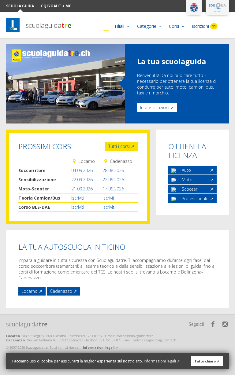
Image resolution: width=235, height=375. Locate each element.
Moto (187, 179)
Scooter (189, 189)
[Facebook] (213, 324)
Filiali (120, 26)
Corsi (174, 26)
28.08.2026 (113, 170)
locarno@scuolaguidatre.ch (135, 336)
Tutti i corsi (119, 146)
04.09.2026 (82, 170)
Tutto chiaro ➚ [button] (206, 361)
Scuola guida (20, 6)
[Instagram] (225, 324)
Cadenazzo (61, 291)
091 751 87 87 (92, 336)
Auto (186, 170)
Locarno (29, 291)
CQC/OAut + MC (56, 6)
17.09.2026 (113, 189)
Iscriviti (77, 198)
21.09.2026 (82, 189)
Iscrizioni (204, 26)
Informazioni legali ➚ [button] (162, 361)
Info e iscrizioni (154, 107)
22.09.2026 (82, 179)
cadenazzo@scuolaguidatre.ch (154, 340)
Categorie (147, 26)
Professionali (194, 198)
